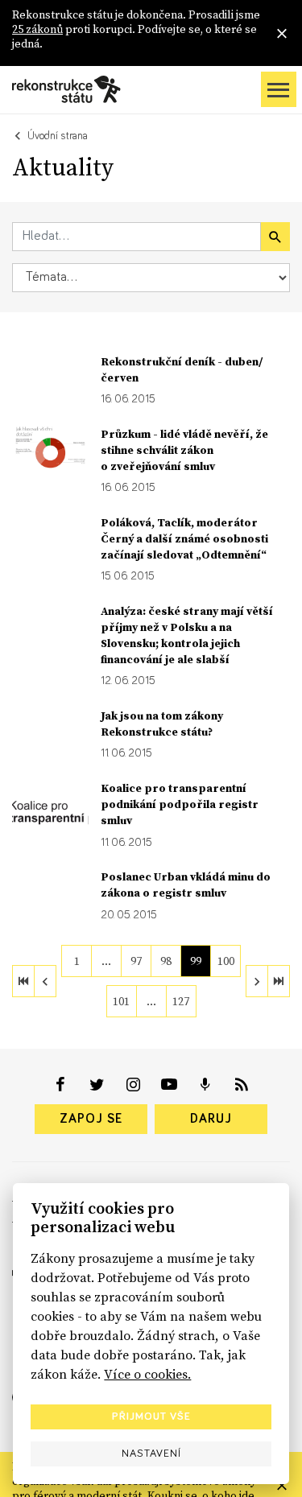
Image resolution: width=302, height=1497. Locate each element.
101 (121, 1001)
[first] (23, 981)
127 (180, 1001)
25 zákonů (37, 29)
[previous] (45, 981)
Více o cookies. (147, 1374)
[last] (278, 981)
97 (136, 961)
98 (166, 961)
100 (225, 961)
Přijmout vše (151, 1416)
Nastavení (151, 1453)
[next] (256, 981)
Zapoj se (91, 1118)
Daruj (211, 1118)
